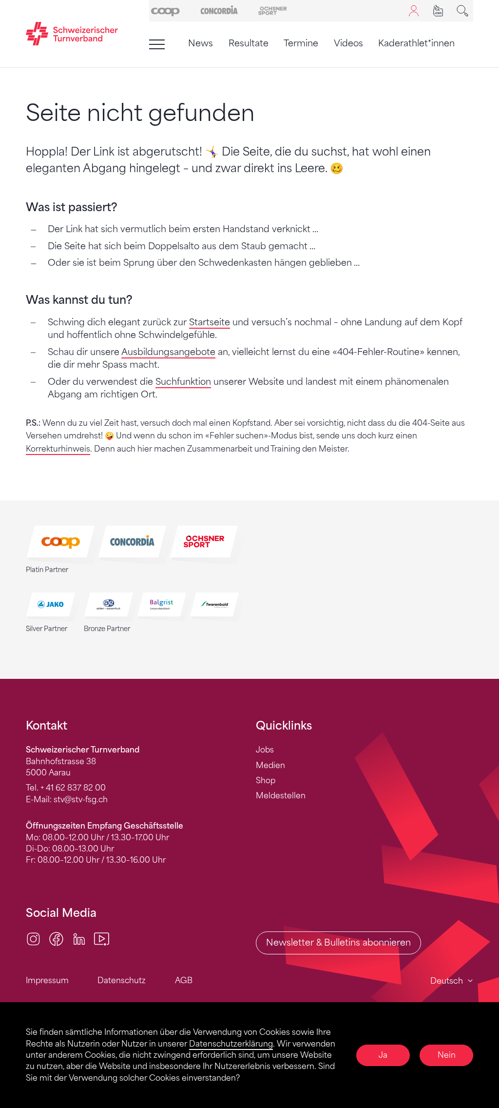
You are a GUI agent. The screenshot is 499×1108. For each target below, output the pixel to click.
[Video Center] (101, 938)
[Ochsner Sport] (272, 10)
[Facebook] (56, 938)
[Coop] (165, 10)
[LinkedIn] (79, 938)
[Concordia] (219, 10)
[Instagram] (33, 938)
